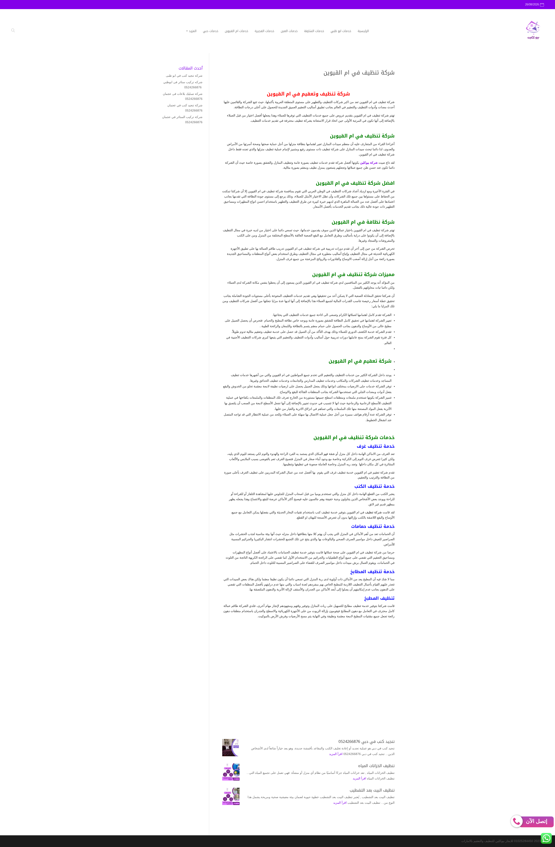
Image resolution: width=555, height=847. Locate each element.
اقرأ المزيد (336, 754)
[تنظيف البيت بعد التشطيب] (231, 796)
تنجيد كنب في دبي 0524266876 (366, 741)
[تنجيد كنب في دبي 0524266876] (231, 747)
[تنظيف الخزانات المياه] (231, 772)
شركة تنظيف (373, 512)
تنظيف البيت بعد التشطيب (372, 790)
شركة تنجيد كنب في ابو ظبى (184, 75)
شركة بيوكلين (369, 162)
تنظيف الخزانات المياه (376, 765)
